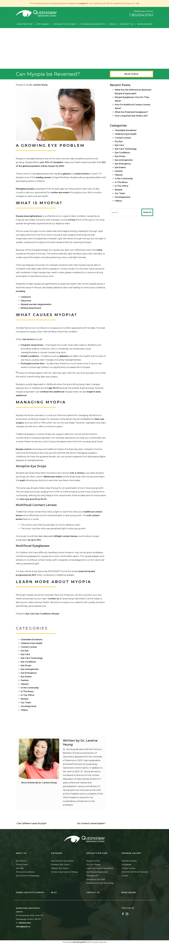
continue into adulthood (52, 392)
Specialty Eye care (64, 24)
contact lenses (81, 174)
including (20, 291)
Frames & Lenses (129, 861)
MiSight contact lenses (66, 536)
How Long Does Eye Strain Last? (131, 116)
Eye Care (30, 614)
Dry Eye (25, 650)
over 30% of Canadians (51, 162)
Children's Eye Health (31, 643)
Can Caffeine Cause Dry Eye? (32, 823)
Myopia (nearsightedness (29, 216)
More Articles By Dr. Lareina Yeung (39, 782)
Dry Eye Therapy (93, 864)
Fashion (25, 680)
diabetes (64, 356)
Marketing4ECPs (80, 942)
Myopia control (23, 449)
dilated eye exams (52, 476)
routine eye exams (60, 192)
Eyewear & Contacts (93, 24)
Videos (24, 710)
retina (99, 250)
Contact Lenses (29, 647)
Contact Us (126, 24)
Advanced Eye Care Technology (100, 883)
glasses (67, 174)
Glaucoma (26, 300)
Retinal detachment (31, 308)
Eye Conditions (43, 614)
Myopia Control (92, 861)
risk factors (28, 339)
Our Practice (25, 24)
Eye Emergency (29, 673)
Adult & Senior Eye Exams (62, 861)
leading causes (43, 177)
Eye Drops (26, 665)
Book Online (144, 24)
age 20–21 (53, 388)
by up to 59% (34, 540)
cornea (71, 220)
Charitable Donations (31, 639)
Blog (113, 24)
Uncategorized (28, 706)
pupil (22, 480)
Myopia (55, 614)
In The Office (27, 695)
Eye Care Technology (32, 658)
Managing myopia (25, 189)
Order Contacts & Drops (30, 892)
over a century (77, 473)
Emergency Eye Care (95, 879)
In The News (27, 691)
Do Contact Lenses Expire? (91, 823)
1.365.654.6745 (141, 15)
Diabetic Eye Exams (59, 868)
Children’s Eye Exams (60, 864)
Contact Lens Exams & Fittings (64, 872)
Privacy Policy (22, 864)
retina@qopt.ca (23, 926)
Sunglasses (126, 864)
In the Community (30, 688)
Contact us (53, 598)
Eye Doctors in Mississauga (27, 876)
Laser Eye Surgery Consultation (100, 868)
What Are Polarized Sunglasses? (131, 112)
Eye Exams (42, 24)
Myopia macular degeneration (36, 304)
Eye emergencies (30, 669)
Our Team (26, 702)
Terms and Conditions (25, 872)
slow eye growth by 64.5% (33, 499)
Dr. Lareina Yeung (38, 85)
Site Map (20, 868)
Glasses (25, 684)
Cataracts (26, 297)
